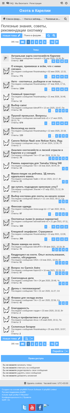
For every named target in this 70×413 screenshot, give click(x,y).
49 (53, 76)
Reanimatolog (39, 71)
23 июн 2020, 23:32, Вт (52, 311)
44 (62, 123)
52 (66, 76)
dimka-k (37, 198)
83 (58, 89)
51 (62, 76)
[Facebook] (39, 407)
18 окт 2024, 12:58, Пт (51, 143)
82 (53, 89)
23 (62, 239)
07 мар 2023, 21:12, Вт (53, 189)
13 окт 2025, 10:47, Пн (54, 108)
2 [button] (32, 42)
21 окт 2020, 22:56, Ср (49, 300)
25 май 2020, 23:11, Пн (51, 320)
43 (58, 123)
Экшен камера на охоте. (25, 244)
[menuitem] (10, 3)
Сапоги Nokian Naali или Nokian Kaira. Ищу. (37, 140)
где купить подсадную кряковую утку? (34, 186)
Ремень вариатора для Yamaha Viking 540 (36, 163)
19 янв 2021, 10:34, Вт (50, 260)
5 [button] (44, 42)
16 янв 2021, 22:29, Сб (54, 270)
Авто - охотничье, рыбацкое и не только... (37, 81)
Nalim (35, 179)
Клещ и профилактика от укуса (30, 317)
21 (66, 61)
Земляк (37, 189)
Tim (35, 155)
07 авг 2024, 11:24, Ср (49, 155)
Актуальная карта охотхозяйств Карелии (35, 55)
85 (66, 89)
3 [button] (36, 42)
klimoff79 (37, 108)
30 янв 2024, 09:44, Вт (49, 166)
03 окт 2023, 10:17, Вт (51, 179)
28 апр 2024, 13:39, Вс (53, 58)
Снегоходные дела (22, 278)
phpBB (23, 389)
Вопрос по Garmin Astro (25, 267)
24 (66, 239)
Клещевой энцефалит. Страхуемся (32, 231)
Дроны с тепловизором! (25, 288)
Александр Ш (39, 209)
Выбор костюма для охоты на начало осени (38, 196)
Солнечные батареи (23, 326)
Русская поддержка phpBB (14, 392)
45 (66, 123)
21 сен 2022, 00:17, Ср (53, 198)
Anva (35, 320)
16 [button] (52, 42)
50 (58, 76)
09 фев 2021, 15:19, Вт (54, 247)
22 (66, 227)
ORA (35, 260)
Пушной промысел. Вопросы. (29, 115)
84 (62, 89)
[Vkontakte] (24, 407)
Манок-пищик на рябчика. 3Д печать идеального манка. (33, 175)
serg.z (36, 143)
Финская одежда (21, 206)
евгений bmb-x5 (40, 118)
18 (53, 61)
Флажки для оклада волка (27, 297)
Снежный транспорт (23, 94)
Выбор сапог (19, 105)
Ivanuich (37, 58)
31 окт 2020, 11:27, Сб (49, 291)
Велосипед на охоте (23, 128)
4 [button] (40, 42)
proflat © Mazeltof (20, 395)
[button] (23, 42)
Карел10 (37, 270)
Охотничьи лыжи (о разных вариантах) (34, 219)
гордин (36, 311)
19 (58, 61)
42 (53, 123)
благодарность (20, 308)
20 (62, 61)
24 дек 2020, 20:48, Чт (49, 280)
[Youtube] (32, 407)
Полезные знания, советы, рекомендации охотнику (24, 28)
